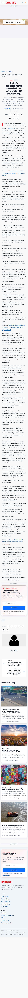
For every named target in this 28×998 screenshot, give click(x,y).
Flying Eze (8, 108)
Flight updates (5, 899)
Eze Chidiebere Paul (8, 721)
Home (3, 71)
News (9, 71)
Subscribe (14, 608)
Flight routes (4, 906)
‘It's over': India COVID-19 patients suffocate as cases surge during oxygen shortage (12, 541)
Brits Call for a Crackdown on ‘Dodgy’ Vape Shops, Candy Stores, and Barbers (13, 788)
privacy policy (6, 612)
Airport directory (5, 901)
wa (10, 118)
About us (3, 913)
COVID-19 (12, 128)
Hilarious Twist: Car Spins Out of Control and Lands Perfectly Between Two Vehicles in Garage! (11, 711)
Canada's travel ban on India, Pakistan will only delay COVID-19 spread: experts (13, 173)
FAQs (2, 918)
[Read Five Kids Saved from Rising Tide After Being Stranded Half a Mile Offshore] (14, 812)
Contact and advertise (7, 915)
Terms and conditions (7, 923)
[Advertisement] (14, 53)
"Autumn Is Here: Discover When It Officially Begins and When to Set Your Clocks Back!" (11, 750)
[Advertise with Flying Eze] (14, 21)
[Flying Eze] (10, 2)
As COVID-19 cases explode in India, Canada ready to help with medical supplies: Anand (13, 327)
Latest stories (5, 896)
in (21, 114)
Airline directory (5, 904)
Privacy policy (5, 920)
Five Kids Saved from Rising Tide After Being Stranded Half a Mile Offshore (13, 826)
